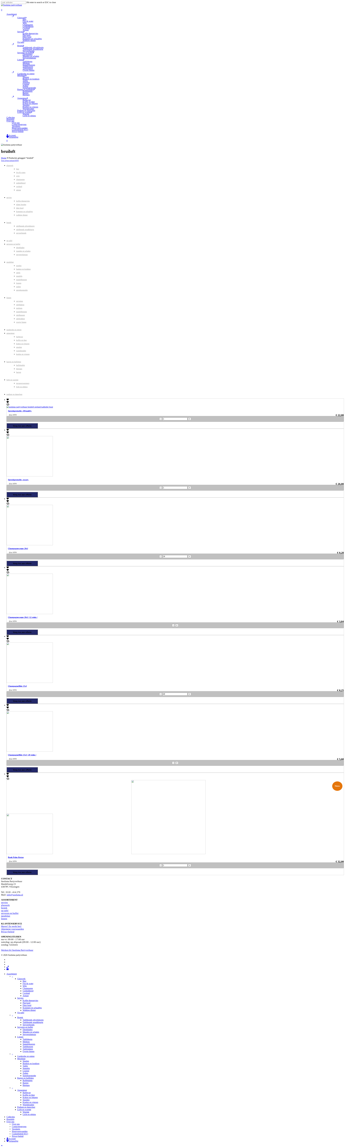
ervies (5, 902)
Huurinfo (10, 1119)
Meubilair (21, 1059)
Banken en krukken (31, 1063)
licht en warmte (12, 380)
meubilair (10, 262)
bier (17, 169)
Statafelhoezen (29, 1044)
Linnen (20, 1037)
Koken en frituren (30, 1097)
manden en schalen (23, 251)
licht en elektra (21, 387)
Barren (25, 1083)
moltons (19, 308)
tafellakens (20, 305)
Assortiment (11, 974)
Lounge (26, 1071)
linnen (8, 298)
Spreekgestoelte (29, 1075)
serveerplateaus (22, 255)
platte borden (21, 205)
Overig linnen (28, 1051)
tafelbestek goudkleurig (25, 230)
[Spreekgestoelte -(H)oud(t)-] (30, 407)
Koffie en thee (29, 1095)
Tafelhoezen (28, 1046)
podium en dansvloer (14, 394)
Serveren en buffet (25, 1027)
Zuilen (25, 1073)
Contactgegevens (19, 1126)
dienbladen (20, 248)
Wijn (25, 986)
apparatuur (10, 333)
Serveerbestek (28, 1025)
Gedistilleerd (28, 991)
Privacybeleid (7, 931)
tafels (18, 273)
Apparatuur (22, 1090)
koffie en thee (21, 340)
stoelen (18, 266)
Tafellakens (27, 1039)
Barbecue (27, 1092)
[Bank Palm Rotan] (106, 853)
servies (9, 198)
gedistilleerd (20, 183)
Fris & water (28, 983)
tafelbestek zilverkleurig (25, 226)
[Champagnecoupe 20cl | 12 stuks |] (69, 613)
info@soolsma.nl (15, 895)
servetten (19, 301)
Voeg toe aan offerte (22, 426)
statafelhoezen (21, 280)
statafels (19, 276)
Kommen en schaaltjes (32, 1008)
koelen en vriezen (23, 354)
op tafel (9, 241)
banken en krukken (23, 269)
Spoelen (26, 1100)
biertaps (19, 369)
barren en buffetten (13, 362)
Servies (20, 998)
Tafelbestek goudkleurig (33, 1022)
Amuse (26, 996)
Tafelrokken (28, 1049)
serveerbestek (21, 233)
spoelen (19, 347)
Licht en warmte (24, 1109)
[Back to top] (1, 1145)
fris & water (20, 173)
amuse (18, 190)
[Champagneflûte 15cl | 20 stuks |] (69, 751)
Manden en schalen (31, 1032)
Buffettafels (27, 1080)
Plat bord (26, 1003)
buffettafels (20, 365)
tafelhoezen (20, 315)
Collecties (10, 1117)
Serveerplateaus (29, 1034)
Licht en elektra (29, 1114)
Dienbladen (27, 1029)
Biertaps (26, 1085)
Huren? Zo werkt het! (11, 926)
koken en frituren (22, 344)
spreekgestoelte (22, 290)
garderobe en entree (13, 330)
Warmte (26, 1112)
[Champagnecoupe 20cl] (69, 544)
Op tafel (20, 1012)
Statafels (26, 1068)
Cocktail (26, 993)
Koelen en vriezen (30, 1102)
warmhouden (21, 351)
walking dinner (22, 215)
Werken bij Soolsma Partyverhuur (17, 950)
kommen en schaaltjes (24, 212)
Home (3, 158)
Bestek (20, 1017)
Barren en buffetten (25, 1078)
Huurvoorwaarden (19, 1131)
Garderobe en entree (25, 1056)
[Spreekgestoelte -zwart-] (69, 476)
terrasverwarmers (22, 383)
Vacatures (16, 1129)
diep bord (19, 208)
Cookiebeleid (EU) (20, 1134)
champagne (20, 180)
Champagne (28, 988)
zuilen (18, 287)
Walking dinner (29, 1010)
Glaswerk (21, 979)
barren (18, 372)
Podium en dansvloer (26, 1107)
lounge (18, 283)
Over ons (10, 1122)
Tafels (25, 1066)
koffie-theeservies (23, 201)
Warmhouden (28, 1105)
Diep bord (27, 1005)
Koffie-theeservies (30, 1000)
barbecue (19, 337)
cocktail (19, 187)
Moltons (26, 1042)
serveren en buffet (13, 244)
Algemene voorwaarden (12, 929)
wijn (18, 176)
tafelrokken (20, 319)
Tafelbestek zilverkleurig (33, 1020)
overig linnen (21, 322)
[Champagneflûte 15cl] (69, 682)
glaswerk (9, 166)
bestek (8, 223)
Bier (24, 981)
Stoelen (26, 1061)
